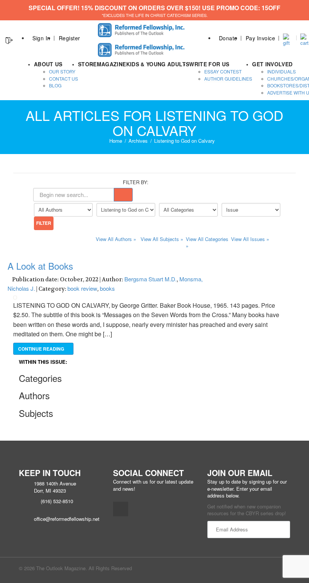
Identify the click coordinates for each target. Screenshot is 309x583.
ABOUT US (48, 64)
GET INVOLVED (272, 64)
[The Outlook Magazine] (142, 28)
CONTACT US (63, 78)
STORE (87, 64)
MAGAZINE (111, 64)
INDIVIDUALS (281, 71)
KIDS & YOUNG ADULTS (158, 64)
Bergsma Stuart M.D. (150, 279)
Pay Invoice (260, 38)
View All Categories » (207, 242)
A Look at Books (40, 265)
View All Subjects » (162, 239)
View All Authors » (116, 239)
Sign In (41, 38)
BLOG (55, 85)
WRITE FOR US (209, 64)
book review (82, 288)
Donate (228, 38)
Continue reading (41, 348)
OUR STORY (62, 71)
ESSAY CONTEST (223, 71)
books (107, 288)
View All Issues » (250, 239)
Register (69, 38)
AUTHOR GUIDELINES (228, 78)
